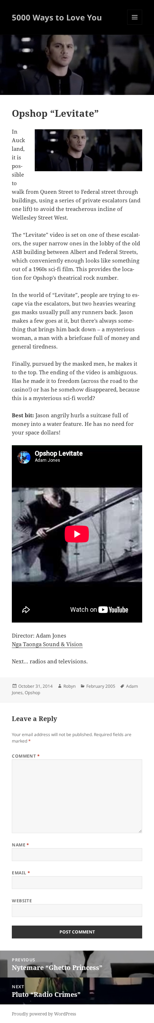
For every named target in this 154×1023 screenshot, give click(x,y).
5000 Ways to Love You (57, 17)
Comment (26, 756)
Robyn (69, 686)
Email (21, 873)
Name (20, 845)
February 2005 (100, 686)
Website (22, 901)
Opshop (32, 693)
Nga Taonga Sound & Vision (47, 644)
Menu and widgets (134, 24)
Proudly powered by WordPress (44, 1014)
